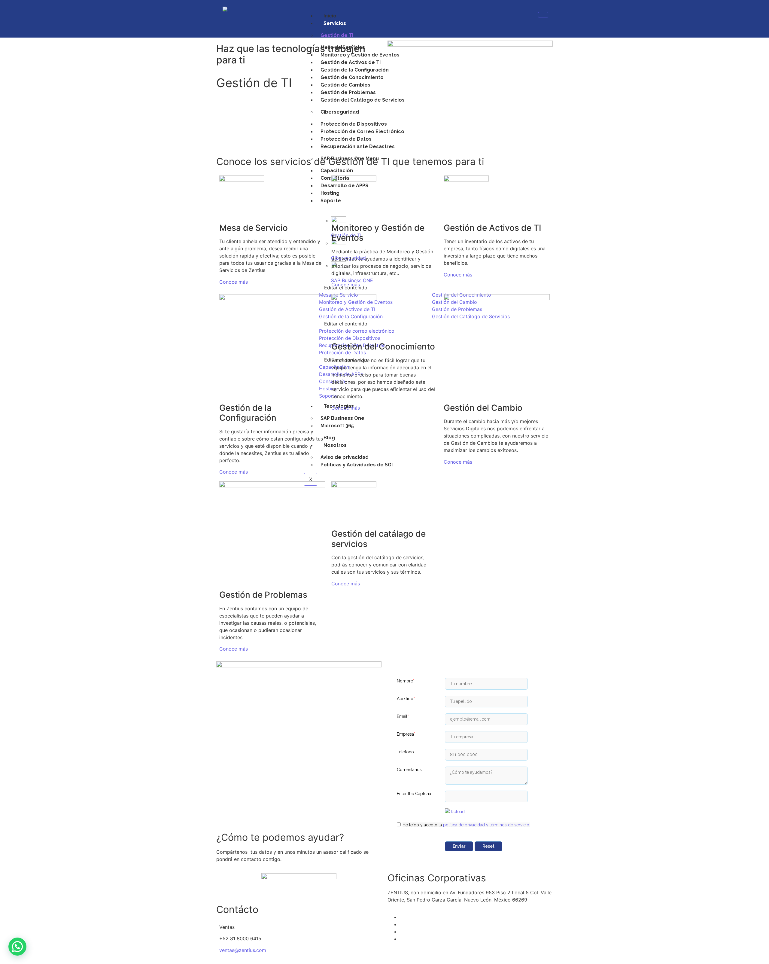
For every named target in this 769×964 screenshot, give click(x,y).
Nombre (406, 681)
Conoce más (234, 282)
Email (403, 716)
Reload (458, 811)
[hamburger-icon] (543, 14)
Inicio (330, 16)
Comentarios (409, 769)
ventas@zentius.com (242, 950)
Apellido (406, 699)
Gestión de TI (337, 35)
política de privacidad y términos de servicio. (486, 824)
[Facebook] (401, 917)
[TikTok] (401, 939)
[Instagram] (401, 932)
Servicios (335, 23)
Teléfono (405, 752)
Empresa (406, 734)
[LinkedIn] (401, 924)
